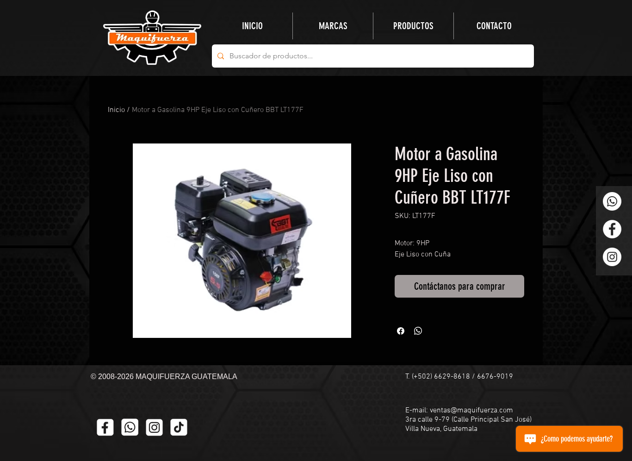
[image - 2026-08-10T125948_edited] (154, 427)
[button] (413, 25)
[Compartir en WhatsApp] (418, 330)
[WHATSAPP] (130, 427)
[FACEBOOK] (105, 427)
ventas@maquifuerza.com (471, 410)
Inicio (116, 110)
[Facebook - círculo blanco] (612, 229)
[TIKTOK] (179, 427)
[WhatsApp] (612, 201)
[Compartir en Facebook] (400, 330)
